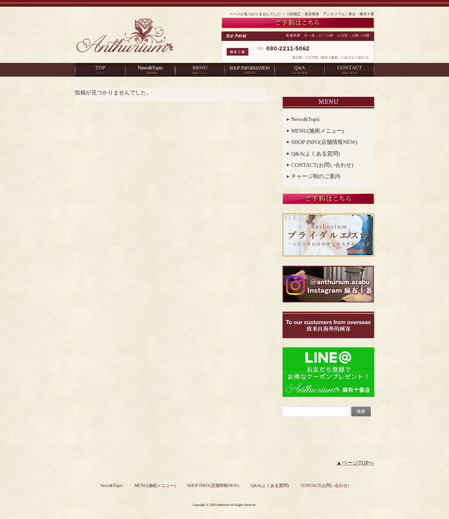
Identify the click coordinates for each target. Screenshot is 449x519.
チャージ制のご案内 (316, 176)
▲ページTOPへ (355, 463)
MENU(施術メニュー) (317, 131)
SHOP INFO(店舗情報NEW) (324, 142)
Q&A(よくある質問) (315, 154)
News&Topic (305, 119)
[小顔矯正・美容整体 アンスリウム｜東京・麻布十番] (125, 54)
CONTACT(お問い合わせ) (322, 165)
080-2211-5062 (288, 48)
